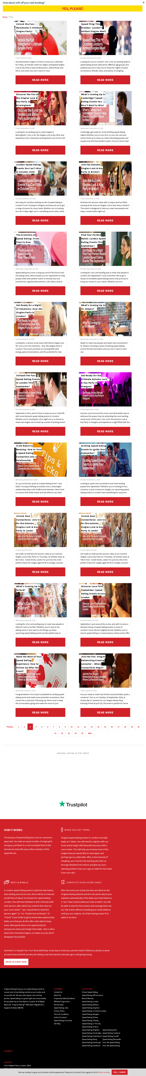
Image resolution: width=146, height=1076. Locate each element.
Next (90, 733)
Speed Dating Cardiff (110, 1036)
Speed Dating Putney (90, 1017)
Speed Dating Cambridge (91, 1033)
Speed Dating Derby (89, 1039)
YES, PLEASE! (72, 8)
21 (55, 733)
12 (85, 727)
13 (92, 727)
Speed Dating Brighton (91, 1030)
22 (62, 733)
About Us (57, 995)
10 (71, 727)
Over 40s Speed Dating (111, 1042)
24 (75, 733)
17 (118, 727)
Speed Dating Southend (91, 1045)
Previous (10, 727)
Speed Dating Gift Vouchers (92, 995)
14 (98, 727)
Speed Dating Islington (90, 1014)
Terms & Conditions (61, 1014)
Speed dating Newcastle (112, 1039)
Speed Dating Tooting (90, 1020)
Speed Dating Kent (110, 1030)
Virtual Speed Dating (90, 992)
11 (78, 727)
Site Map (57, 1023)
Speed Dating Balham (90, 1004)
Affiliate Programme (62, 1001)
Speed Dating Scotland (111, 1033)
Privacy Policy (59, 1011)
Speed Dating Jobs (61, 1008)
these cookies (104, 1072)
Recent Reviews (88, 998)
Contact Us (58, 992)
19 (132, 727)
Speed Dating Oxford (90, 1027)
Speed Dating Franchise (63, 1020)
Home (4, 17)
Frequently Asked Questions (64, 998)
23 (69, 733)
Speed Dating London (90, 1001)
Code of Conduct (60, 1017)
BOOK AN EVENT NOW (16, 962)
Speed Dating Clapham (91, 1008)
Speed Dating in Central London (94, 1011)
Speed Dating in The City (91, 1023)
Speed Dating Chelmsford (92, 1036)
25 (82, 733)
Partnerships (58, 1004)
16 (112, 727)
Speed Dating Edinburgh (91, 1042)
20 (138, 727)
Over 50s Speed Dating (111, 1045)
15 (105, 727)
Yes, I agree (119, 1072)
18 (125, 727)
